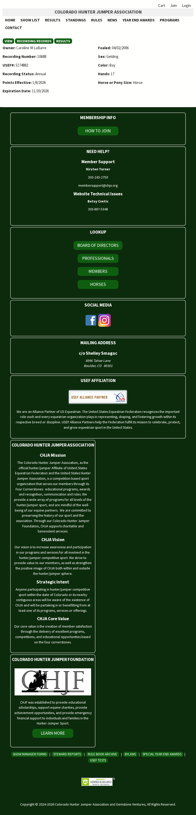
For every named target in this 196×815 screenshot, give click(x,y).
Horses (98, 284)
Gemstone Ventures (130, 804)
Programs (169, 20)
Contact (13, 27)
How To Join (98, 131)
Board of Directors (98, 245)
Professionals (98, 258)
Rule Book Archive (102, 754)
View (9, 41)
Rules (96, 20)
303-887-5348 (98, 209)
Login (186, 5)
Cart (161, 5)
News (112, 20)
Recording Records (34, 41)
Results (52, 20)
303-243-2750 (98, 177)
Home (10, 20)
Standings (76, 20)
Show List (30, 20)
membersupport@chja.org (98, 185)
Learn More (53, 733)
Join (173, 5)
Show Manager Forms (29, 754)
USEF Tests (98, 760)
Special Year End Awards (162, 754)
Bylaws (130, 754)
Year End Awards (138, 20)
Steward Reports (67, 754)
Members (98, 271)
